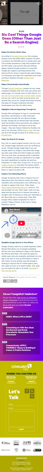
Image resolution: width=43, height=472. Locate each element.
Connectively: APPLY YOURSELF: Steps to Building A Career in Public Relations (21, 347)
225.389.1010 (11, 378)
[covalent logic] (22, 367)
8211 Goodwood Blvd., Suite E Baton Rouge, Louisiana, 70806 (21, 463)
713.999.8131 (11, 383)
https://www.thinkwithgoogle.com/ (15, 188)
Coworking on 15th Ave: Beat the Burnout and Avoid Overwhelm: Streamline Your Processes (20, 331)
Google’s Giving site (19, 56)
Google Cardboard (15, 88)
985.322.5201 (31, 378)
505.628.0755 (31, 383)
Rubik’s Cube (27, 130)
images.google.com (9, 165)
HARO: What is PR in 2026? (19, 317)
